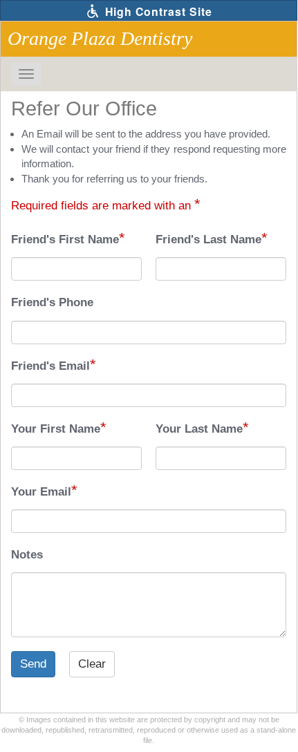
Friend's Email (50, 366)
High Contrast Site (157, 11)
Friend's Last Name (208, 239)
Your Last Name (199, 428)
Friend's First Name (65, 239)
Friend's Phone (52, 302)
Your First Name (55, 428)
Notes (27, 554)
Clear (92, 663)
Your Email (41, 491)
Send (33, 663)
